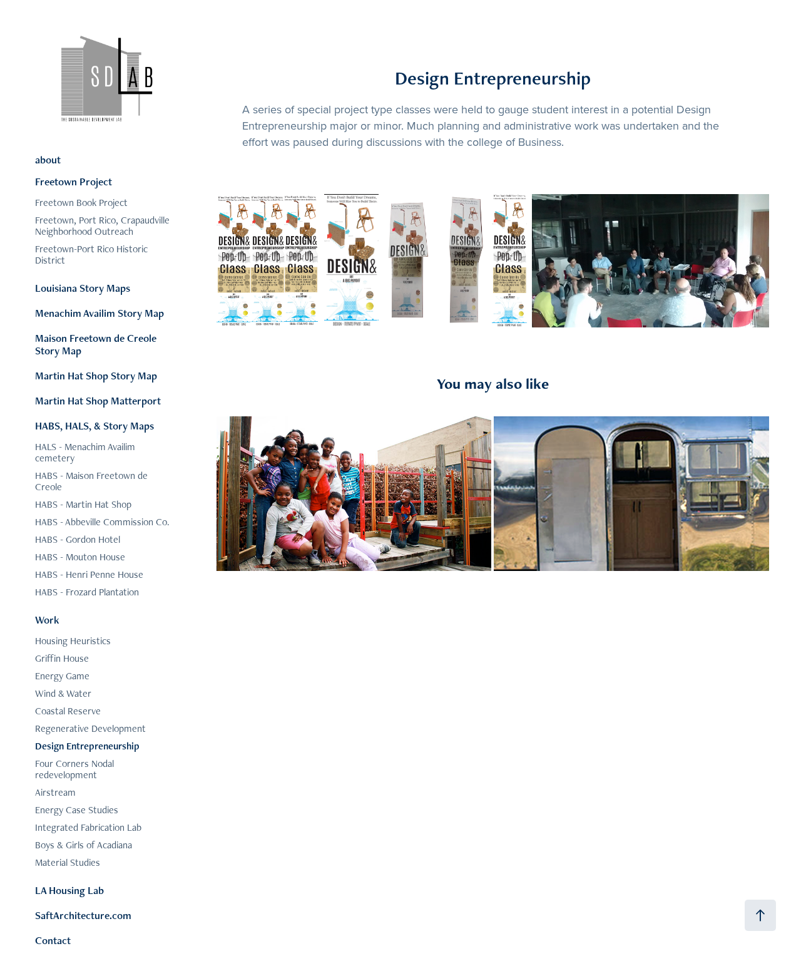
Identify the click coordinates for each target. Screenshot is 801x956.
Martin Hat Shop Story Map (96, 376)
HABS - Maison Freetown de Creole (91, 481)
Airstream (55, 792)
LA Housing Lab (69, 890)
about (48, 160)
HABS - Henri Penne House (89, 574)
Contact (53, 940)
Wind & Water (63, 693)
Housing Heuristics (73, 640)
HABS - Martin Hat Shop (83, 504)
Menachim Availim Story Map (99, 313)
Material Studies (67, 862)
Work (47, 620)
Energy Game (62, 675)
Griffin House (62, 658)
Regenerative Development (90, 728)
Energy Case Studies (76, 809)
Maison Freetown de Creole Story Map (95, 344)
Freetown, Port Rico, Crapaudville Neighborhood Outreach (102, 225)
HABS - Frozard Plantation (87, 592)
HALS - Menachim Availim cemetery (85, 452)
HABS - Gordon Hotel (77, 539)
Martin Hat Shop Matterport (98, 401)
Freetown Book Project (81, 202)
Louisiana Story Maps (82, 288)
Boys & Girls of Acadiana (83, 844)
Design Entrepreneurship (87, 746)
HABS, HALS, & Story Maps (94, 426)
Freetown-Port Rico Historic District (91, 254)
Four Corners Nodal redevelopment (74, 769)
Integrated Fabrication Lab (88, 827)
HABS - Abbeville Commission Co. (102, 521)
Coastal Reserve (68, 710)
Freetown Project (73, 181)
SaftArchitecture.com (83, 915)
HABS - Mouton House (80, 556)
